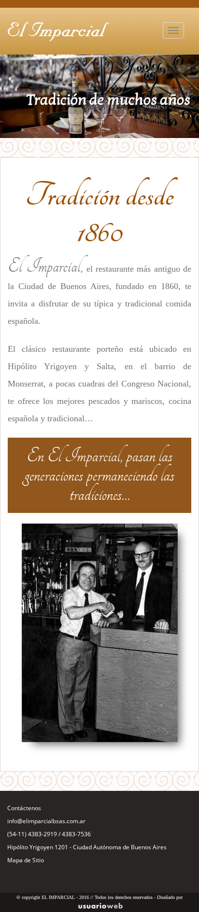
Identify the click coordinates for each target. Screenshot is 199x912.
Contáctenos (24, 808)
